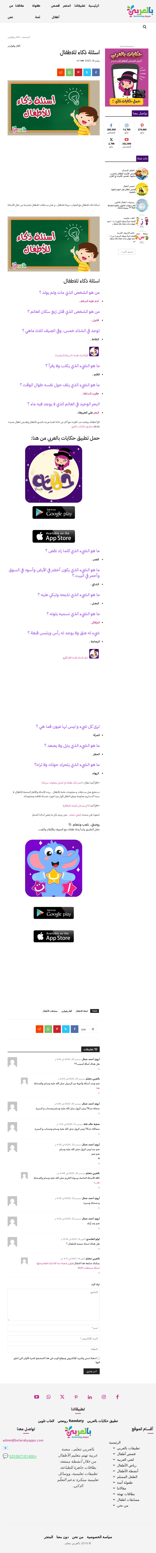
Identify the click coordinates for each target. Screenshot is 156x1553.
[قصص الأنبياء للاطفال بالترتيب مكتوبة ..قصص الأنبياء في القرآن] (141, 173)
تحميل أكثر (128, 251)
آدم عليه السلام (89, 301)
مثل (111, 124)
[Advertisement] (54, 171)
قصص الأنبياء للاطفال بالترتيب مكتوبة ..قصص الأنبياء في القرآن (122, 175)
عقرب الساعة (91, 393)
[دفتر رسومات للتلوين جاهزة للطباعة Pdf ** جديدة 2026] (141, 205)
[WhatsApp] (69, 72)
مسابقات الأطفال (50, 1010)
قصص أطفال (129, 186)
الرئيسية (26, 37)
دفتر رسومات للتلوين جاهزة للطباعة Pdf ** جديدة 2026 (121, 207)
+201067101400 (23, 1457)
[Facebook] (96, 72)
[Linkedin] (90, 1398)
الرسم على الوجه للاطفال (76, 805)
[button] (144, 27)
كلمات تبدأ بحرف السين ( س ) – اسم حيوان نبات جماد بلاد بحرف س (122, 238)
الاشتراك (127, 138)
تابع (126, 124)
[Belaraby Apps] (140, 11)
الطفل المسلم (128, 170)
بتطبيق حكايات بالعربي (82, 426)
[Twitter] (87, 72)
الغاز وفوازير (14, 37)
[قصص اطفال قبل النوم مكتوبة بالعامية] (141, 189)
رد (99, 1068)
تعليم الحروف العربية (126, 233)
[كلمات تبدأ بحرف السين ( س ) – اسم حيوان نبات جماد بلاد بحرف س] (141, 237)
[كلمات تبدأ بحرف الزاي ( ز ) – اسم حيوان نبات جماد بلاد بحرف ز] (141, 221)
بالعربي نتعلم (75, 815)
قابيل (95, 320)
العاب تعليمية (129, 218)
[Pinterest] (78, 72)
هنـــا (97, 1182)
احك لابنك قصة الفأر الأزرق (75, 657)
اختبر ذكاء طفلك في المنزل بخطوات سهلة (62, 783)
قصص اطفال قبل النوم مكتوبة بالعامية (123, 191)
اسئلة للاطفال (82, 1010)
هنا (98, 1088)
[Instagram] (104, 1398)
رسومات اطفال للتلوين (125, 202)
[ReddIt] (61, 72)
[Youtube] (37, 1398)
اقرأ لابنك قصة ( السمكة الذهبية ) (71, 355)
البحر (96, 412)
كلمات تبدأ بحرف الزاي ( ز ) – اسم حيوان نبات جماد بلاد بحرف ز (121, 222)
